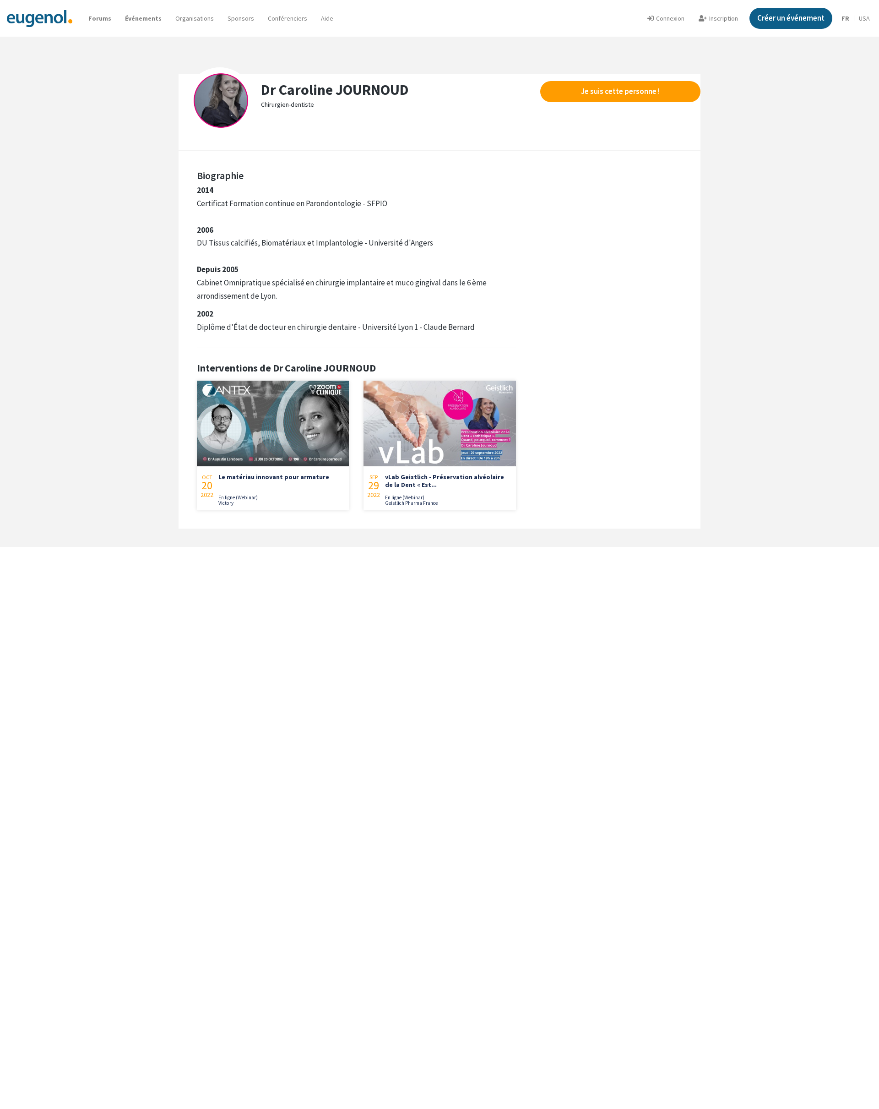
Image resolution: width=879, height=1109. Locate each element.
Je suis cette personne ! (620, 91)
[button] (327, 18)
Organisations (194, 18)
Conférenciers (287, 18)
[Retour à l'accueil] (39, 18)
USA (864, 18)
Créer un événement (791, 18)
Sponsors (241, 18)
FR (845, 18)
